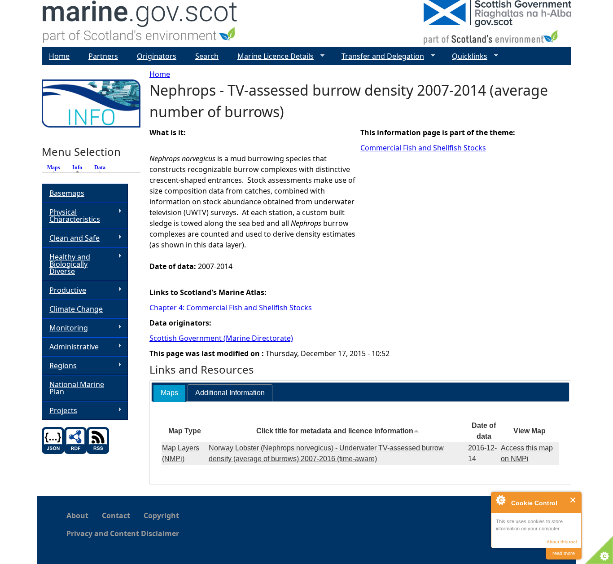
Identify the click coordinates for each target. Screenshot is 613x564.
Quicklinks (466, 56)
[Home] (140, 23)
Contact (116, 515)
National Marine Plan (76, 388)
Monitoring (65, 328)
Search (207, 56)
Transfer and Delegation (379, 56)
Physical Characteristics (71, 215)
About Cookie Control (500, 499)
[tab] (169, 393)
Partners (103, 56)
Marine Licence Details (272, 56)
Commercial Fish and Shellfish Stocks (423, 148)
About (77, 515)
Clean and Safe (71, 238)
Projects (59, 410)
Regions (59, 366)
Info (79, 167)
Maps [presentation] (169, 393)
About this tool (562, 541)
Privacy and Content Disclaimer (122, 533)
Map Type (184, 431)
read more (563, 553)
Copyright (161, 515)
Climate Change (76, 309)
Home (159, 74)
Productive (64, 290)
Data (99, 167)
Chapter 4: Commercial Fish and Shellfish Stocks (230, 308)
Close (573, 500)
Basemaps (66, 193)
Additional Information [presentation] (230, 393)
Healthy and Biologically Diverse (66, 264)
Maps (53, 167)
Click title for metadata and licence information (334, 431)
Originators (156, 56)
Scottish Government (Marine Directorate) (221, 338)
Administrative (70, 347)
